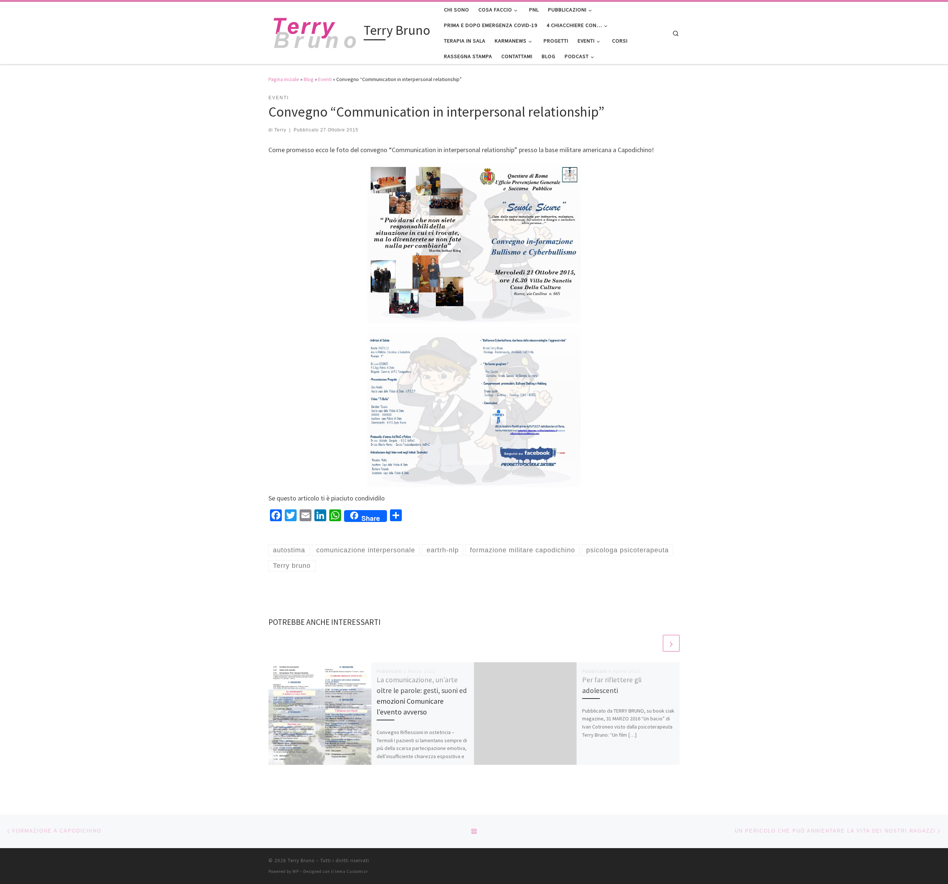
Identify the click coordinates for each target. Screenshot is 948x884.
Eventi (325, 79)
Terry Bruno (301, 860)
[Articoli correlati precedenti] (653, 643)
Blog (309, 79)
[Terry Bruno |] (314, 31)
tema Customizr (351, 871)
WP (296, 871)
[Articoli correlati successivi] (671, 643)
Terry (280, 130)
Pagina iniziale (283, 79)
